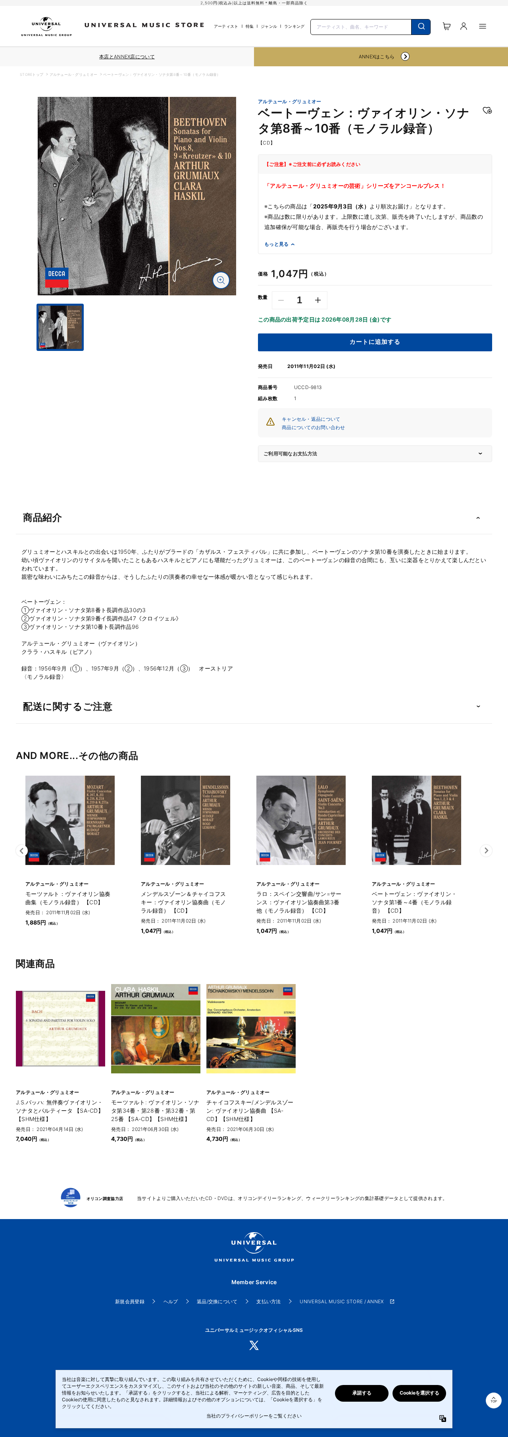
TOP (494, 1401)
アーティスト (226, 26)
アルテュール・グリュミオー (74, 74)
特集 (250, 26)
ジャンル (269, 26)
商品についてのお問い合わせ (313, 427)
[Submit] (421, 27)
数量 (263, 297)
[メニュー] (483, 26)
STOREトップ (31, 74)
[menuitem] (137, 358)
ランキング (294, 26)
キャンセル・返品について (311, 419)
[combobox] (370, 26)
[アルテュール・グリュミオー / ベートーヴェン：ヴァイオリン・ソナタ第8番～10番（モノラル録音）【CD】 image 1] (137, 196)
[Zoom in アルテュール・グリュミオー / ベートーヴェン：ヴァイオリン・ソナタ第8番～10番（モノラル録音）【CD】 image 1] (221, 280)
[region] (127, 56)
